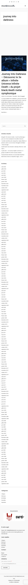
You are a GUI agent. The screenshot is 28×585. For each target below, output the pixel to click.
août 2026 (3, 166)
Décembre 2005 (4, 462)
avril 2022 (3, 276)
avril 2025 (3, 200)
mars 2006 (3, 456)
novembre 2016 (4, 393)
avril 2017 (3, 385)
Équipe (2, 553)
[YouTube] (18, 1)
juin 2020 (3, 309)
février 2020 (4, 315)
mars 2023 (3, 252)
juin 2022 (3, 271)
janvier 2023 (4, 257)
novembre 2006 (4, 439)
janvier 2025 (4, 206)
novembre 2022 (4, 261)
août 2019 (3, 328)
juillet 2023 (3, 244)
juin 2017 (3, 380)
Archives (3, 547)
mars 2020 (3, 313)
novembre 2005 (4, 464)
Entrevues (3, 496)
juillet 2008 (3, 422)
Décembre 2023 (4, 234)
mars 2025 (3, 202)
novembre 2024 (4, 211)
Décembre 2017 (4, 368)
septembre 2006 (5, 443)
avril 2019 (3, 336)
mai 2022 (3, 273)
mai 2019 (3, 334)
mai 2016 (3, 397)
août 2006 (3, 445)
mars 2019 (3, 339)
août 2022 (3, 267)
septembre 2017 (5, 374)
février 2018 (4, 364)
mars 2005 (3, 479)
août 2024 (3, 217)
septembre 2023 (5, 240)
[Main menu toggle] (25, 5)
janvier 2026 (4, 181)
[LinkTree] (9, 1)
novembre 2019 (4, 322)
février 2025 (4, 204)
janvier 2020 (4, 318)
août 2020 (3, 307)
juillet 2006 (3, 448)
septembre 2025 (5, 190)
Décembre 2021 (4, 282)
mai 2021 (3, 294)
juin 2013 (3, 404)
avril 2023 (3, 250)
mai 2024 (3, 223)
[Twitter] (14, 1)
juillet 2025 (3, 194)
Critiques (3, 494)
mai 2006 (3, 452)
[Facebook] (11, 1)
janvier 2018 (4, 366)
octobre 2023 (4, 238)
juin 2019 (3, 332)
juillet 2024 (3, 219)
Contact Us (3, 556)
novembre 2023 (4, 236)
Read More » (4, 112)
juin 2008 (3, 425)
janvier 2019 (4, 343)
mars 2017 (3, 387)
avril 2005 (3, 477)
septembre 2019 (5, 326)
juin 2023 (3, 246)
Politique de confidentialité (14, 580)
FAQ (14, 578)
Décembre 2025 (4, 183)
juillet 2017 (3, 378)
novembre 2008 (4, 416)
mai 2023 (3, 248)
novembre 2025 (4, 185)
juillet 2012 (3, 408)
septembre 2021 (5, 288)
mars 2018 (3, 362)
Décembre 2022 (4, 259)
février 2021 (4, 299)
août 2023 (3, 242)
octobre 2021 (4, 286)
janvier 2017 (4, 389)
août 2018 (3, 351)
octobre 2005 (4, 466)
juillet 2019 (3, 330)
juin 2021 (3, 292)
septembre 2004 (5, 483)
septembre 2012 (5, 406)
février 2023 (4, 255)
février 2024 (4, 229)
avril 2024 (3, 225)
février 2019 (4, 341)
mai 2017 (3, 383)
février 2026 (4, 179)
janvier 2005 (4, 481)
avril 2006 (3, 454)
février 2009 (4, 412)
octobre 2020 (4, 303)
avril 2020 (3, 311)
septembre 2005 (5, 469)
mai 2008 (3, 427)
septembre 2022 (5, 265)
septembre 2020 (5, 305)
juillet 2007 (3, 431)
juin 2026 (3, 171)
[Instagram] (16, 1)
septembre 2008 (5, 418)
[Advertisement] (14, 39)
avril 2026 (3, 175)
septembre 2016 (5, 395)
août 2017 (3, 376)
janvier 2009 (4, 414)
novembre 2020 (4, 301)
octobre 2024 (4, 213)
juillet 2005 (3, 473)
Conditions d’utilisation (14, 582)
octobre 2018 (4, 347)
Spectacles (3, 502)
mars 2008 (3, 429)
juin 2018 (3, 355)
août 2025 (3, 192)
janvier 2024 (4, 232)
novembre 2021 (4, 284)
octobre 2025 (4, 187)
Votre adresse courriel (6, 561)
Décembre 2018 (4, 345)
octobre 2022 (4, 263)
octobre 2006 (4, 441)
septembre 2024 (5, 215)
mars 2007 (3, 433)
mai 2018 (3, 357)
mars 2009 (3, 410)
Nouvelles (15, 96)
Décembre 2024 (4, 208)
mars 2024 (3, 227)
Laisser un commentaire (6, 96)
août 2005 (3, 471)
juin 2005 (3, 475)
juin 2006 (3, 450)
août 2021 (3, 290)
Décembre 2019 (4, 320)
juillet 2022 (3, 269)
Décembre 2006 (4, 437)
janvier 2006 (4, 460)
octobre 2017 (4, 372)
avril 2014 (3, 401)
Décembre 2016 (4, 391)
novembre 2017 (4, 370)
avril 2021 (3, 297)
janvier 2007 (4, 435)
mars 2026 (3, 177)
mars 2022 (3, 278)
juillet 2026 (3, 169)
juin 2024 (3, 221)
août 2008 (3, 420)
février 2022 (4, 280)
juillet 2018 (3, 353)
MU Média (3, 498)
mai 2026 (3, 173)
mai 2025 (3, 198)
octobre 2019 (4, 324)
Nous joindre (4, 554)
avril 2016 (3, 399)
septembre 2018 (5, 349)
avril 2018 (3, 359)
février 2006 (4, 458)
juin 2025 (3, 196)
